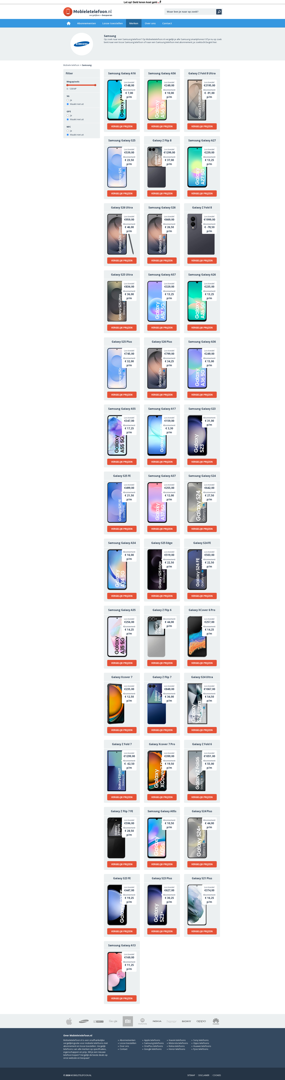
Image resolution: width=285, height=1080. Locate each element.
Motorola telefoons (178, 1043)
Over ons (150, 23)
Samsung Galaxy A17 (162, 409)
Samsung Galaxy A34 (122, 543)
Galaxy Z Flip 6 (162, 610)
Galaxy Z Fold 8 (202, 207)
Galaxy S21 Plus (202, 878)
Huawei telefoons (202, 1046)
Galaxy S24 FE (202, 543)
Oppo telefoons (201, 1043)
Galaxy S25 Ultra (122, 274)
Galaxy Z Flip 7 (162, 677)
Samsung (87, 65)
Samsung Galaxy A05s (162, 811)
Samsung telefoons (154, 1043)
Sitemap (191, 1075)
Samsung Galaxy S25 (121, 140)
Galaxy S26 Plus (162, 341)
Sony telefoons (201, 1040)
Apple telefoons (152, 1040)
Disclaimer (203, 1075)
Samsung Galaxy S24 (202, 476)
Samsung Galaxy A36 (202, 341)
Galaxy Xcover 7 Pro (162, 744)
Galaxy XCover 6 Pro (202, 610)
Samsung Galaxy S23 (202, 409)
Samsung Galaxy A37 (162, 476)
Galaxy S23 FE (122, 878)
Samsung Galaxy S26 (161, 207)
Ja (71, 100)
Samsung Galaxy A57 (162, 274)
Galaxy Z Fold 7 (122, 744)
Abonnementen (86, 23)
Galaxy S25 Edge (162, 543)
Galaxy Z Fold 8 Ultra (202, 73)
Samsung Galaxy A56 (162, 73)
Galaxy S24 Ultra (202, 677)
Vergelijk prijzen (121, 126)
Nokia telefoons (177, 1046)
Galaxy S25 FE (122, 476)
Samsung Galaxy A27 (202, 140)
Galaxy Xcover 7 (121, 677)
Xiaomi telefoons (177, 1040)
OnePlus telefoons (153, 1046)
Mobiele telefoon (71, 65)
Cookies (217, 1075)
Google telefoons (153, 1049)
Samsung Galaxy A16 (122, 73)
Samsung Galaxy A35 (122, 610)
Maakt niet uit (77, 104)
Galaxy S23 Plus (162, 878)
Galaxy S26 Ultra (122, 207)
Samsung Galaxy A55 (122, 409)
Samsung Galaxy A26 (202, 274)
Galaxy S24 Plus (202, 811)
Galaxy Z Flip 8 (162, 140)
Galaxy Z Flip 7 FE (122, 811)
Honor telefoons (177, 1049)
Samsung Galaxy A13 (122, 945)
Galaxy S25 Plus (122, 341)
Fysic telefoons (200, 1049)
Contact (167, 23)
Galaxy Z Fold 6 (202, 744)
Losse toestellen (112, 23)
